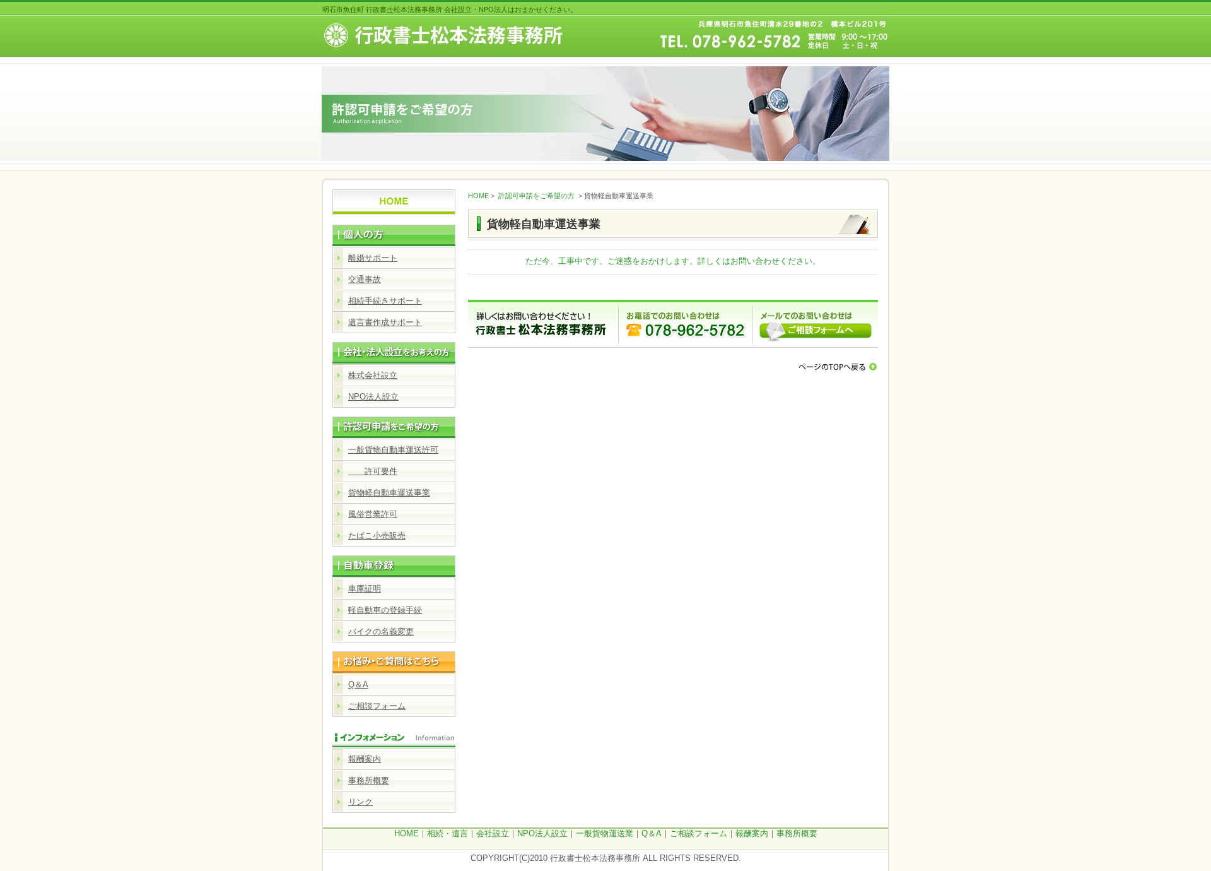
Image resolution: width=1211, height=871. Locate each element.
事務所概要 (368, 780)
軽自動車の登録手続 (385, 610)
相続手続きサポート (385, 300)
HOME (478, 195)
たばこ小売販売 (377, 535)
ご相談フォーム (377, 706)
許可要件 (372, 471)
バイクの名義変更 (381, 631)
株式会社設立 (372, 375)
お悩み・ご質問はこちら (393, 658)
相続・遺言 (447, 833)
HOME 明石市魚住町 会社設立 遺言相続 (393, 200)
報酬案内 (364, 759)
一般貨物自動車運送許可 (393, 449)
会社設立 (492, 833)
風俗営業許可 (372, 514)
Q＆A (358, 684)
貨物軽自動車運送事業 (389, 492)
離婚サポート (372, 258)
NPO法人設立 (373, 396)
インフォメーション (393, 733)
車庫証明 (364, 588)
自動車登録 (393, 562)
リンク (360, 802)
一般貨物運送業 (604, 833)
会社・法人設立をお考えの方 (393, 349)
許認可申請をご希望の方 (393, 423)
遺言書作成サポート (385, 322)
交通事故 (364, 279)
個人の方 (393, 231)
